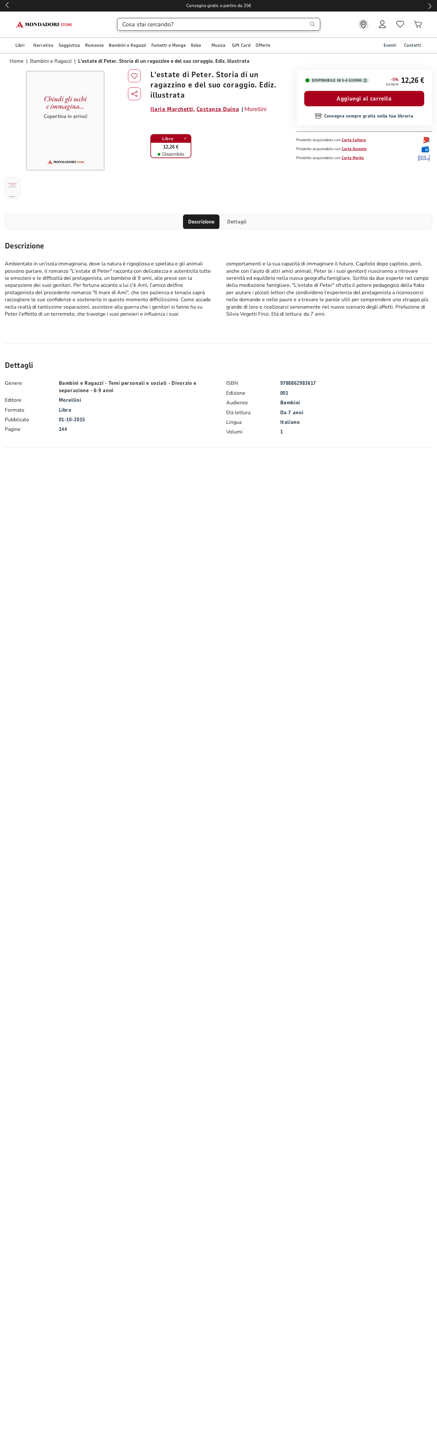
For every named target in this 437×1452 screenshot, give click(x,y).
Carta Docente (354, 148)
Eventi (390, 45)
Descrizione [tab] (201, 221)
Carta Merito (353, 157)
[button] (134, 93)
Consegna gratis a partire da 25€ (218, 6)
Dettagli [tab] (236, 221)
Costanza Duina (217, 109)
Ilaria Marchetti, (172, 109)
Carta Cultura (354, 139)
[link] (363, 24)
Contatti (412, 45)
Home (17, 61)
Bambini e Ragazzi (51, 61)
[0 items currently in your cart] (418, 24)
